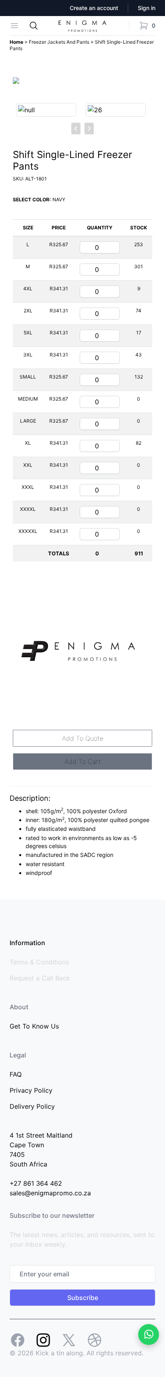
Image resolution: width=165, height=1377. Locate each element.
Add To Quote (82, 738)
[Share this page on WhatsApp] (148, 1334)
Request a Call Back (40, 978)
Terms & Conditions (39, 962)
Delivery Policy (32, 1106)
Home (17, 42)
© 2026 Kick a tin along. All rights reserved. (76, 1353)
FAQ (16, 1074)
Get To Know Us (34, 1026)
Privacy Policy (31, 1090)
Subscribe (82, 1298)
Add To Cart (82, 761)
